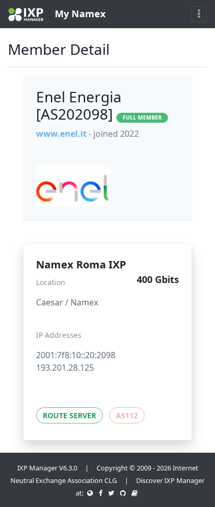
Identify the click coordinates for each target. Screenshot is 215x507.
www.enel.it (61, 133)
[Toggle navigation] (199, 14)
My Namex (78, 13)
